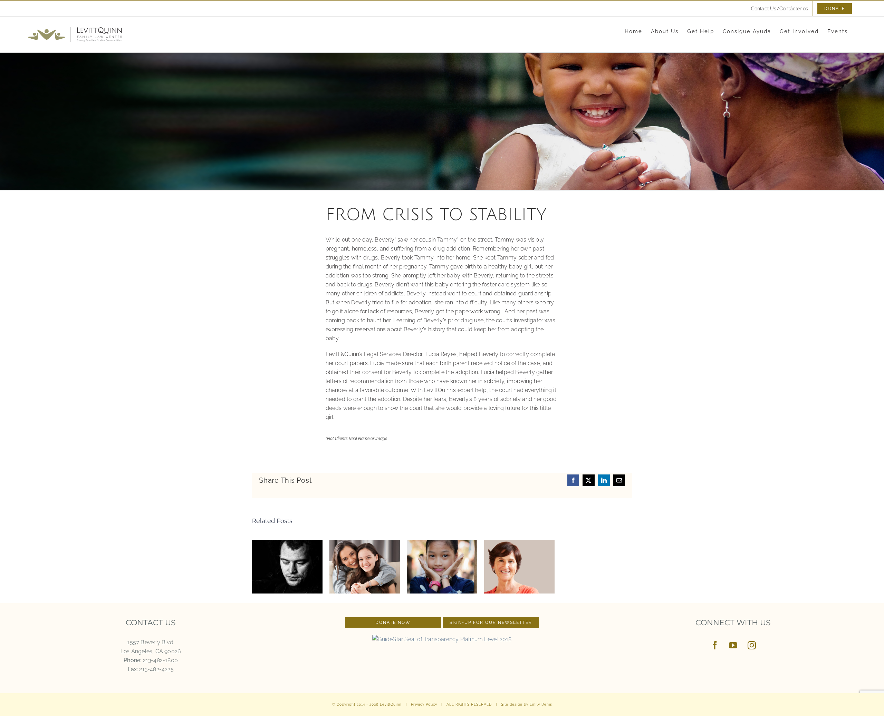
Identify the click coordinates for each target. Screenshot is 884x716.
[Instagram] (751, 645)
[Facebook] (715, 645)
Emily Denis (541, 704)
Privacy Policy (424, 704)
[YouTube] (733, 645)
